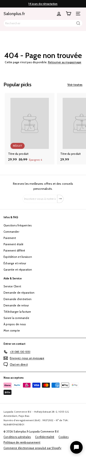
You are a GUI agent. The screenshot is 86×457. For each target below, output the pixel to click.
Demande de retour (16, 305)
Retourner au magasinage (64, 62)
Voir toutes (74, 84)
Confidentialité (44, 437)
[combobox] (43, 23)
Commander (11, 231)
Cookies (63, 437)
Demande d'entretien (18, 299)
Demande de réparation (19, 292)
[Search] (78, 23)
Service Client (12, 286)
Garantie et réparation (18, 269)
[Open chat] (76, 447)
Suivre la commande (16, 318)
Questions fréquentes (18, 225)
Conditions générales (17, 437)
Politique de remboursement (22, 442)
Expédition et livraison (18, 256)
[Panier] (68, 14)
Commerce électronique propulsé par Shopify (32, 448)
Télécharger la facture (17, 311)
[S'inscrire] (60, 199)
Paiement (10, 238)
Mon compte (12, 330)
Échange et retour (15, 263)
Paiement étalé (13, 244)
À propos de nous (15, 324)
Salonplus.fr (14, 13)
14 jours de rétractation (42, 3)
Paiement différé (14, 250)
